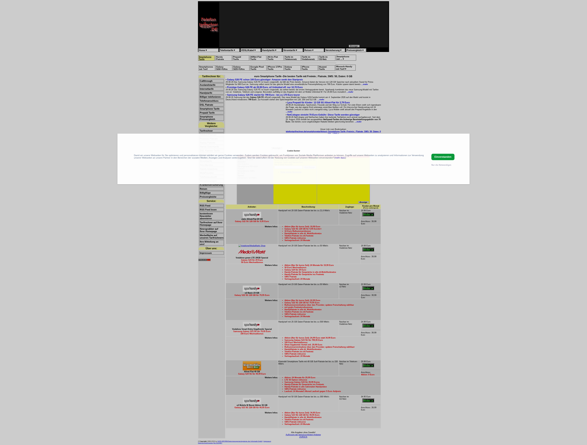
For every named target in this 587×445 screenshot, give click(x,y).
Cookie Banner (293, 151)
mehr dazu (340, 157)
